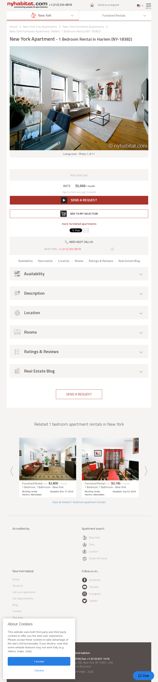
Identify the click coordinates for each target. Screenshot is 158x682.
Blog (15, 605)
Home (13, 26)
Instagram (95, 594)
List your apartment (24, 592)
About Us (18, 586)
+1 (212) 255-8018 (60, 5)
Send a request (79, 394)
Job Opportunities (23, 598)
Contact (17, 611)
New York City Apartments (40, 26)
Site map (18, 617)
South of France (98, 558)
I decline (39, 670)
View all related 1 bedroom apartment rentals (79, 502)
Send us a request (108, 5)
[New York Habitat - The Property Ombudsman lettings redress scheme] (24, 544)
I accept (39, 661)
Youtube (94, 587)
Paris (92, 544)
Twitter (93, 601)
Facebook (94, 580)
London (93, 551)
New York (94, 537)
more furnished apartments (79, 224)
